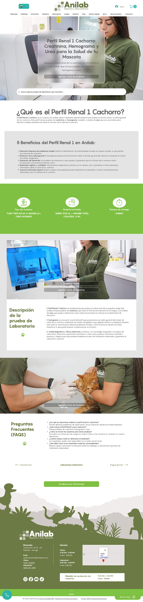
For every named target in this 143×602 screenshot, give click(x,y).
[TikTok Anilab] (42, 579)
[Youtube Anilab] (36, 579)
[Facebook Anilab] (31, 579)
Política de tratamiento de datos (66, 599)
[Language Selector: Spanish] (24, 6)
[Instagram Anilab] (25, 579)
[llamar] (7, 595)
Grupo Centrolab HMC (46, 599)
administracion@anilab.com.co (35, 558)
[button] (133, 6)
